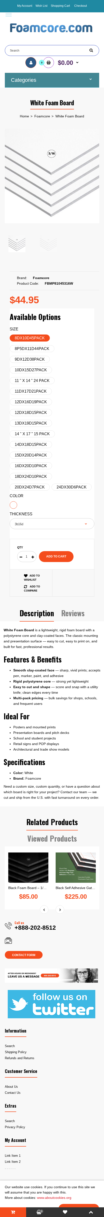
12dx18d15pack (31, 413)
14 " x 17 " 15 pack (32, 434)
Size (14, 329)
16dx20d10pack (31, 466)
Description (37, 613)
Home (24, 116)
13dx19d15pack (31, 423)
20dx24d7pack (30, 487)
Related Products (52, 821)
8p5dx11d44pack (32, 349)
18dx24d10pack (31, 476)
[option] (52, 176)
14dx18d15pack (31, 444)
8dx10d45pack (30, 338)
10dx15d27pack (31, 370)
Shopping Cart (60, 6)
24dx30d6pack (72, 487)
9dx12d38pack (30, 359)
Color (16, 496)
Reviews (73, 613)
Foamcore (42, 116)
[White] (13, 505)
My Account (24, 6)
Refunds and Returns (19, 1058)
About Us (11, 1086)
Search (10, 1046)
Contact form (23, 955)
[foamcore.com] (52, 36)
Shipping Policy (16, 1052)
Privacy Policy (15, 1127)
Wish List (41, 6)
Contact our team (73, 792)
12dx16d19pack (31, 402)
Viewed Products (52, 838)
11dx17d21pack (31, 391)
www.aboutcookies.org (54, 1198)
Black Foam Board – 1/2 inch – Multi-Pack (40, 888)
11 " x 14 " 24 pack (32, 381)
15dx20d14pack (31, 455)
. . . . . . (10, 1168)
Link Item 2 (13, 1162)
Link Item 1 (13, 1155)
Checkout (80, 6)
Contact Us (13, 1093)
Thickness (21, 514)
